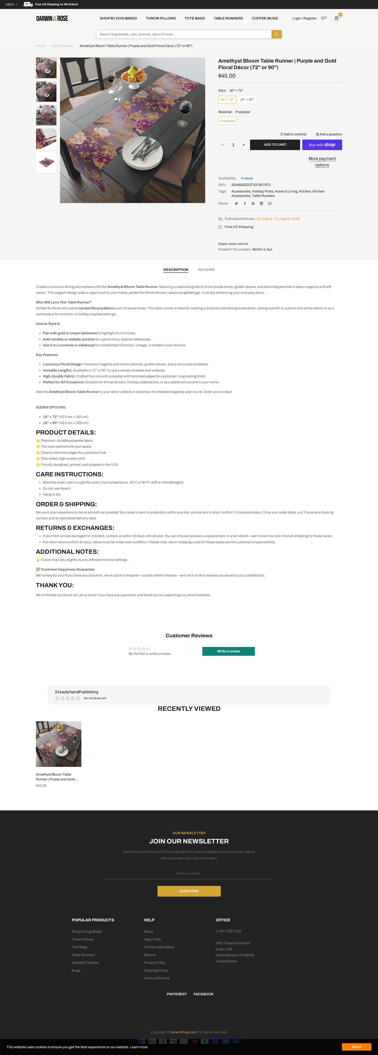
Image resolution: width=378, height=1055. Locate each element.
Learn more (139, 1047)
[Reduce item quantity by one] (222, 145)
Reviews (206, 270)
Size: (230, 90)
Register (310, 18)
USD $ (9, 4)
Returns (150, 955)
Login (296, 18)
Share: (223, 203)
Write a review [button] (228, 651)
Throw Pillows (83, 939)
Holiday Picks (262, 191)
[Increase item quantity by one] (243, 145)
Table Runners (263, 196)
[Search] (276, 34)
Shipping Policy (156, 970)
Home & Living (286, 191)
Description (175, 270)
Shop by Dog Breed (87, 931)
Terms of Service (157, 978)
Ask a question (330, 134)
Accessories (240, 191)
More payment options (322, 161)
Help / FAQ (152, 939)
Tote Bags (80, 947)
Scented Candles (85, 962)
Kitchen (305, 191)
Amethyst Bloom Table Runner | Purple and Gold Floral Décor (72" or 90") (55, 779)
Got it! (357, 1047)
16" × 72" (227, 99)
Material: (234, 112)
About (148, 931)
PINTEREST (177, 994)
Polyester (227, 121)
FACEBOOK (204, 994)
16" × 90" (247, 99)
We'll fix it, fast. (262, 249)
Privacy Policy (155, 962)
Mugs (76, 970)
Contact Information (159, 947)
